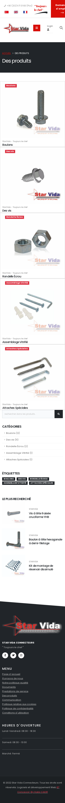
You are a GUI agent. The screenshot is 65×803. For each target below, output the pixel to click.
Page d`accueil (11, 674)
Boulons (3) (13, 433)
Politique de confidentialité (17, 708)
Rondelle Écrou (11, 276)
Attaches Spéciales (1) (19, 459)
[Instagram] (21, 655)
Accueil (6, 53)
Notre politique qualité (15, 682)
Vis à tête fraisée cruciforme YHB (40, 515)
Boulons (7, 145)
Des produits (9, 695)
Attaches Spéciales (15, 408)
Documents (9, 687)
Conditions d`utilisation (15, 712)
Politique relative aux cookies (19, 704)
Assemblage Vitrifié (15, 342)
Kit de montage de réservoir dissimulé (41, 568)
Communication (11, 700)
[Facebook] (5, 655)
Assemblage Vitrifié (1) (19, 453)
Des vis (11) (12, 439)
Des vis (6, 211)
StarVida (33, 509)
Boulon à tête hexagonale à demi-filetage (45, 541)
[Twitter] (13, 655)
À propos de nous (12, 678)
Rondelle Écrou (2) (17, 446)
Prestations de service (15, 691)
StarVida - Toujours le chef (14, 141)
